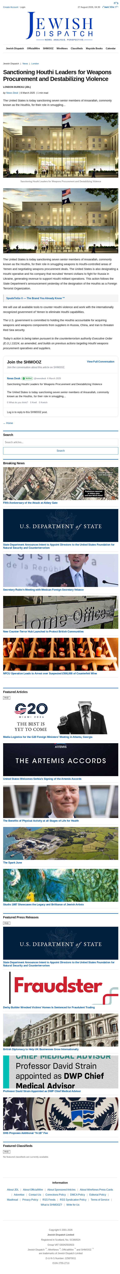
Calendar (111, 48)
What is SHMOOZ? (52, 1204)
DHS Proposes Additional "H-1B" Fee (25, 1133)
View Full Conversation (100, 361)
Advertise (19, 1194)
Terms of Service (100, 1199)
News (25, 63)
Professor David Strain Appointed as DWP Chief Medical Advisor (42, 1091)
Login (22, 7)
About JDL (13, 1189)
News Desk (12, 92)
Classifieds (77, 48)
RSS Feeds (49, 1199)
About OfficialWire (33, 1189)
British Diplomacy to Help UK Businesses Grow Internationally (41, 1049)
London (35, 63)
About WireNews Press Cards (96, 1189)
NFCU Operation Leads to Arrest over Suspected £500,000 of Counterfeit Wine (50, 673)
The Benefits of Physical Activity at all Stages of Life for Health (41, 820)
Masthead (13, 1199)
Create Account (10, 7)
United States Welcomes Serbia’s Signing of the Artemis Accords (42, 778)
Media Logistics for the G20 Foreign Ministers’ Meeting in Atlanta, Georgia (47, 737)
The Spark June (12, 862)
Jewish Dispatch (15, 48)
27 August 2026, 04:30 (89, 7)
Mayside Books (94, 48)
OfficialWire (33, 48)
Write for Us (72, 1204)
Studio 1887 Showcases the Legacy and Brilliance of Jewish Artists (43, 904)
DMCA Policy (78, 1194)
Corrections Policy (55, 1194)
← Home (8, 423)
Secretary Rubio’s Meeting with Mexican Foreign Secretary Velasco (43, 589)
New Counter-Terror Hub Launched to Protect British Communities (43, 631)
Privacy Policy (30, 1199)
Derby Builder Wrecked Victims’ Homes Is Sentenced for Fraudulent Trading (49, 1007)
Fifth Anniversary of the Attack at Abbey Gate (30, 502)
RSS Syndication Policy (73, 1199)
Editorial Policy (98, 1194)
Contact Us (35, 1194)
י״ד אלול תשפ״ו (110, 7)
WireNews (62, 48)
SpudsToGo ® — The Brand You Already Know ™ (35, 298)
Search (61, 450)
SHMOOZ (48, 48)
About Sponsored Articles (61, 1189)
